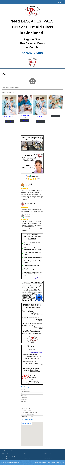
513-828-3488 (32, 53)
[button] (63, 2)
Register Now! (9, 121)
